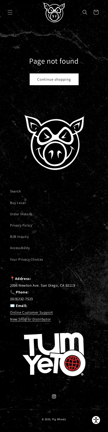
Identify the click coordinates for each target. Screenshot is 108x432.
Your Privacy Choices (26, 259)
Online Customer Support (31, 312)
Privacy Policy (21, 225)
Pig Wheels (59, 419)
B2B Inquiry (19, 236)
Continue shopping (54, 79)
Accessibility (20, 248)
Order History (21, 214)
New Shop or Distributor (30, 319)
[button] (10, 12)
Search (15, 191)
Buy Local (18, 202)
